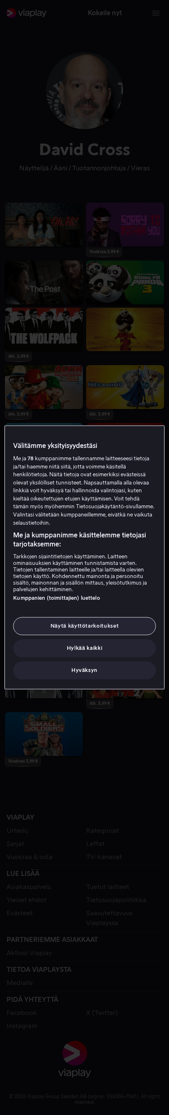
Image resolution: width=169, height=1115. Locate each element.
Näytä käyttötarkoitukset (84, 625)
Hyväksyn (84, 670)
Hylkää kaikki (84, 648)
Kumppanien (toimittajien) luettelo (56, 598)
